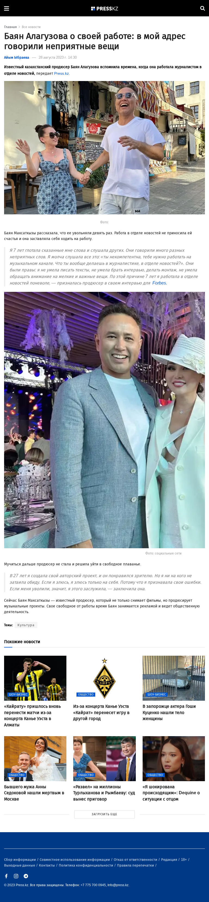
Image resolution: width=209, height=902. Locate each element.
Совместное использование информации (75, 860)
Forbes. (159, 283)
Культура (26, 625)
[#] (104, 8)
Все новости (31, 27)
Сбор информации (20, 860)
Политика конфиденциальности (86, 865)
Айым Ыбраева (16, 57)
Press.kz (61, 73)
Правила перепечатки (136, 865)
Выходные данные (20, 865)
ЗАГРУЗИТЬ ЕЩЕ (104, 814)
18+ (184, 860)
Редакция (169, 860)
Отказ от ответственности (136, 860)
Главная (10, 27)
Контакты (47, 865)
